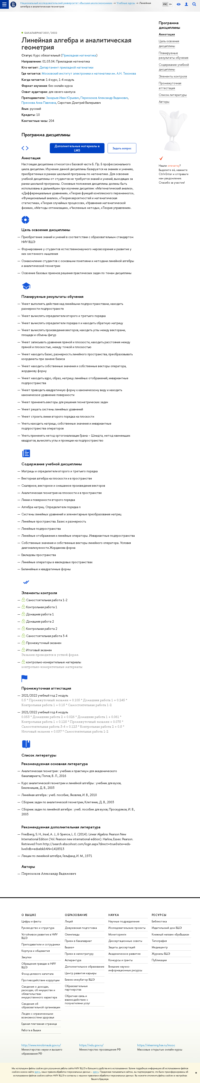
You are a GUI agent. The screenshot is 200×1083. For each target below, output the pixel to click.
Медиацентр (160, 947)
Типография (159, 941)
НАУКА (113, 915)
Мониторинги (117, 934)
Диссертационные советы (125, 941)
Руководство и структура (37, 928)
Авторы (164, 101)
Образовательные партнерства (76, 987)
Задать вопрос (121, 148)
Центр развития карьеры (80, 973)
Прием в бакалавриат (78, 941)
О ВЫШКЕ (28, 915)
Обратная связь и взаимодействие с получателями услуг (77, 999)
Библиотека (159, 921)
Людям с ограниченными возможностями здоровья (37, 1015)
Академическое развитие (124, 953)
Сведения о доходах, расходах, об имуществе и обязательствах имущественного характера (39, 992)
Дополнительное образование (84, 966)
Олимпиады (72, 934)
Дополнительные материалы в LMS (77, 148)
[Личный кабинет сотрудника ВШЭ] (186, 4)
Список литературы (173, 95)
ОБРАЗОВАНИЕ (76, 915)
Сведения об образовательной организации (40, 1005)
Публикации (159, 960)
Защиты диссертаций (121, 947)
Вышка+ (69, 947)
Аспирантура (73, 960)
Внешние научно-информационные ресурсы (125, 968)
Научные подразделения (123, 921)
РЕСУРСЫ (159, 915)
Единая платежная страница (39, 1024)
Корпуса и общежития (35, 951)
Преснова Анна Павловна (38, 102)
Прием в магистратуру (79, 953)
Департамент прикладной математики (66, 67)
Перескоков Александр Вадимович (104, 98)
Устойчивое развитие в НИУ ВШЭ (39, 936)
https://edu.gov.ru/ (91, 1045)
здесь (37, 1071)
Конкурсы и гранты (120, 960)
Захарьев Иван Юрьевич (62, 98)
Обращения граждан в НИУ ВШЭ (38, 965)
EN (170, 4)
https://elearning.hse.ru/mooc (156, 1045)
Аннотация (167, 34)
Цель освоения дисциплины (169, 43)
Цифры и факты (31, 921)
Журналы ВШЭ (161, 953)
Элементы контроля (173, 76)
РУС (165, 4)
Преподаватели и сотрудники (40, 944)
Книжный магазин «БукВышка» (170, 934)
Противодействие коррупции (40, 980)
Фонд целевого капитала (37, 974)
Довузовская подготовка (81, 928)
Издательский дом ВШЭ (167, 928)
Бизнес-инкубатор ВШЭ (80, 979)
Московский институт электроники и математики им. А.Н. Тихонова (89, 73)
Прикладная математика (79, 55)
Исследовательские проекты (127, 928)
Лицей (69, 921)
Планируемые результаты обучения (173, 55)
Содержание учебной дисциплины (174, 67)
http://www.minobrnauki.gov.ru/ (41, 1045)
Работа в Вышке (31, 1030)
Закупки (26, 957)
